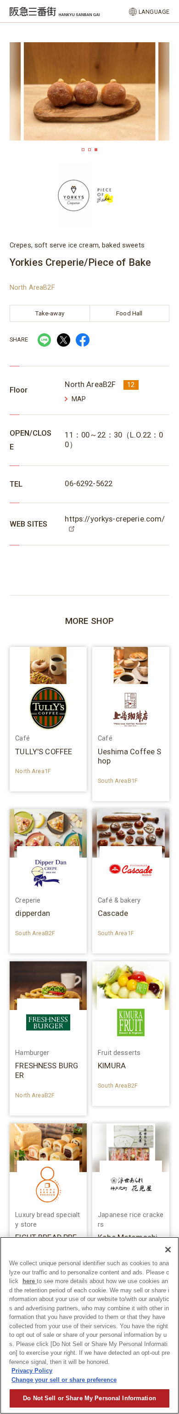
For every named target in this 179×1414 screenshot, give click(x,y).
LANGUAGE (154, 11)
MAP (79, 399)
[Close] (168, 1250)
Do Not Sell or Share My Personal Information (89, 1398)
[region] (89, 1325)
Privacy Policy (31, 1370)
